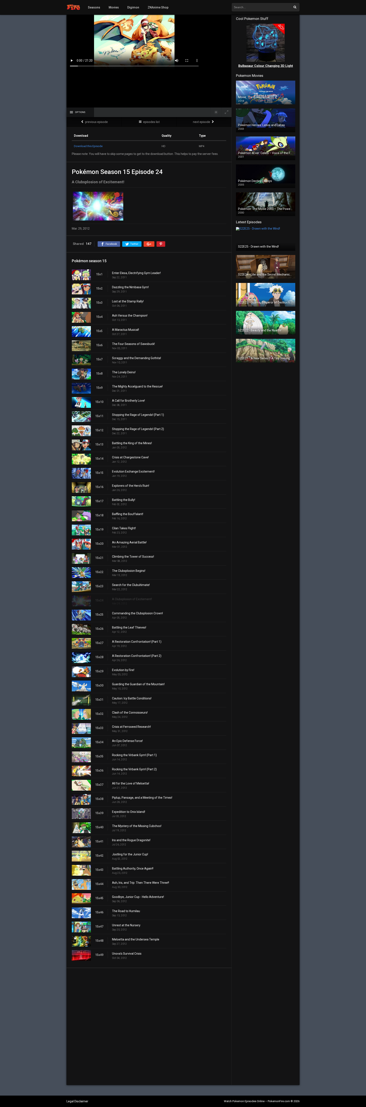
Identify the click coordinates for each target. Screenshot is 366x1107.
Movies (114, 7)
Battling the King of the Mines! (132, 443)
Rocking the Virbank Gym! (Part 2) (134, 769)
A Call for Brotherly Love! (128, 400)
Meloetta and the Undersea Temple (135, 939)
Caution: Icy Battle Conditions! (131, 698)
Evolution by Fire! (123, 670)
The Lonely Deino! (124, 372)
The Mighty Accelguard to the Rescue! (137, 386)
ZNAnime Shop (158, 7)
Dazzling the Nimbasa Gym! (130, 287)
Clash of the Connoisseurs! (130, 712)
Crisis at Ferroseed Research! (131, 726)
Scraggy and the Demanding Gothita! (136, 358)
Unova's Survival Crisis (126, 953)
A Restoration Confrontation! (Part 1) (136, 641)
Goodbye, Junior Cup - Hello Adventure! (138, 897)
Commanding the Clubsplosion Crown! (137, 613)
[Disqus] (149, 1026)
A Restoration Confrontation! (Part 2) (136, 656)
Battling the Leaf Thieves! (129, 627)
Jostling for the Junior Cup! (130, 854)
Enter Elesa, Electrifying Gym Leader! (136, 273)
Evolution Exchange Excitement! (133, 471)
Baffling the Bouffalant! (127, 514)
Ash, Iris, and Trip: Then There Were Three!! (140, 882)
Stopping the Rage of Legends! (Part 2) (138, 429)
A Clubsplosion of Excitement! (132, 599)
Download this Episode (88, 146)
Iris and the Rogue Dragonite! (131, 840)
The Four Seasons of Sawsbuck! (133, 344)
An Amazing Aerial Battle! (129, 542)
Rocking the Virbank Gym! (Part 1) (134, 755)
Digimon (133, 7)
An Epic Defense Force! (127, 741)
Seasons (94, 7)
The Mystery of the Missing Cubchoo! (136, 826)
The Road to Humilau (126, 911)
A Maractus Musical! (125, 329)
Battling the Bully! (123, 500)
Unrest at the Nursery (126, 925)
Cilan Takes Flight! (124, 528)
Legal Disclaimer (77, 1101)
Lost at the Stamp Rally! (128, 301)
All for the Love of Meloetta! (130, 783)
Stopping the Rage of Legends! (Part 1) (138, 414)
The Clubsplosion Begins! (128, 570)
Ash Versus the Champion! (129, 315)
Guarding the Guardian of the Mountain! (138, 684)
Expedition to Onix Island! (128, 811)
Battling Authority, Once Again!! (132, 868)
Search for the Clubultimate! (131, 585)
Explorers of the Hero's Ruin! (130, 485)
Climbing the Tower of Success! (133, 556)
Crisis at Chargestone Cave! (130, 457)
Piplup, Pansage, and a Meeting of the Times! (142, 797)
